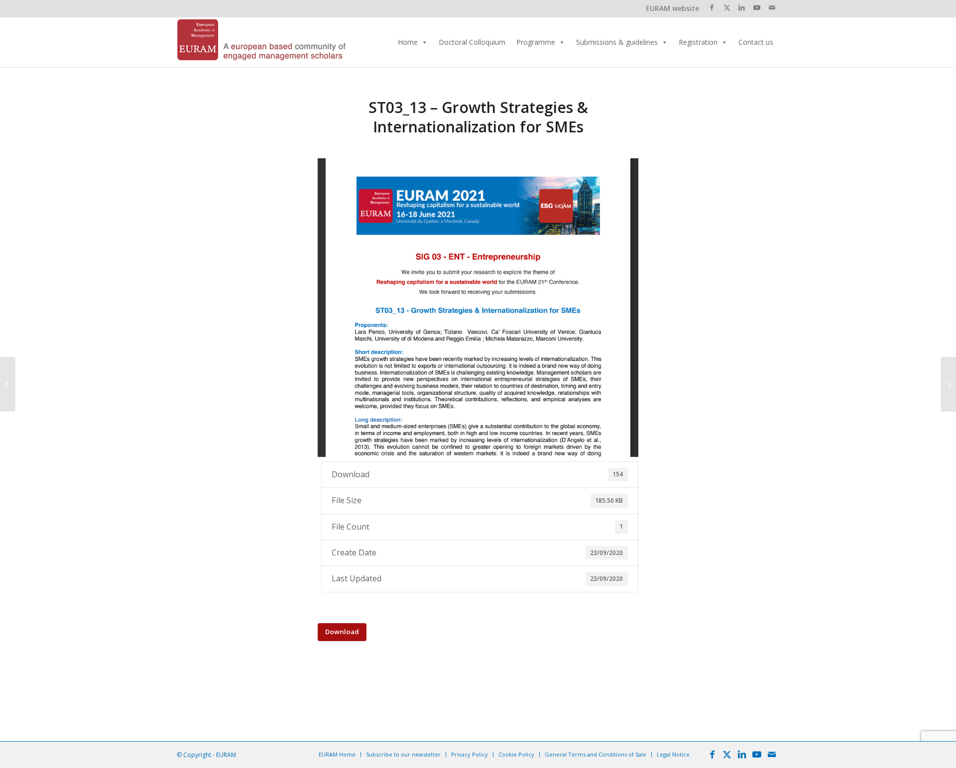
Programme (535, 42)
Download (342, 631)
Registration (698, 42)
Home (408, 42)
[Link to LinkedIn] (741, 7)
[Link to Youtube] (756, 7)
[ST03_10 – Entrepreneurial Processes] (7, 384)
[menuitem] (337, 754)
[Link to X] (726, 7)
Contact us (755, 42)
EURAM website (672, 8)
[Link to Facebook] (712, 7)
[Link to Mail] (771, 7)
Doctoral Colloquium (472, 42)
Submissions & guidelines (617, 42)
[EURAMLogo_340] (261, 42)
